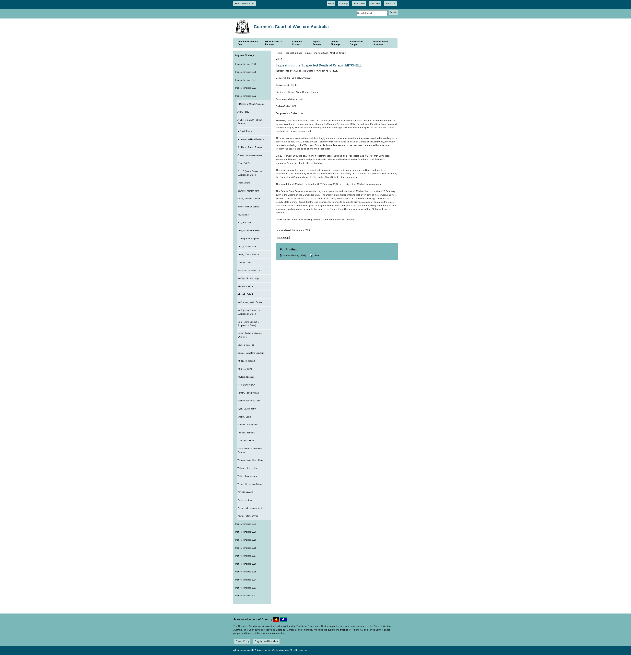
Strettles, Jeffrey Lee (247, 424)
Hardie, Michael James (248, 206)
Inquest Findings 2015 (245, 571)
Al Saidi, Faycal (245, 131)
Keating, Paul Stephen (248, 238)
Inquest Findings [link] (335, 43)
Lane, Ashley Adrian (246, 246)
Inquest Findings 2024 (245, 80)
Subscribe (375, 3)
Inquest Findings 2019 (245, 540)
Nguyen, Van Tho (245, 345)
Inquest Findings (245, 55)
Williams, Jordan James (248, 468)
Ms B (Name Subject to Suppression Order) (248, 312)
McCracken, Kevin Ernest (249, 302)
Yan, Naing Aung (245, 492)
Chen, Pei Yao (244, 163)
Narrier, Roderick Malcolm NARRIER (249, 335)
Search (393, 12)
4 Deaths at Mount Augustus (251, 104)
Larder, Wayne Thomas (248, 254)
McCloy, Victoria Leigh (248, 278)
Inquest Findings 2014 (245, 580)
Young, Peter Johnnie (247, 516)
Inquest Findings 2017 (245, 556)
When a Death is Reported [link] (273, 43)
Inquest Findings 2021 (245, 524)
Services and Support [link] (356, 43)
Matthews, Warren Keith (248, 270)
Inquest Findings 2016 (245, 564)
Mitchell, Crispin (245, 294)
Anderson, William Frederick (250, 139)
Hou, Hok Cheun (245, 222)
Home (331, 3)
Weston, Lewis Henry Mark (250, 460)
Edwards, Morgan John (248, 191)
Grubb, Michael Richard (248, 198)
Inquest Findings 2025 (245, 72)
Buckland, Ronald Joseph (249, 147)
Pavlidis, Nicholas (246, 377)
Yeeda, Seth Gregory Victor (250, 508)
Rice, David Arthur (246, 385)
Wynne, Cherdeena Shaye (249, 484)
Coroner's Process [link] (297, 43)
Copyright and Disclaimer (266, 641)
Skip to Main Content (244, 3)
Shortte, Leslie (244, 417)
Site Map (343, 3)
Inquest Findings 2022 (245, 96)
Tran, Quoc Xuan (245, 440)
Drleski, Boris (243, 183)
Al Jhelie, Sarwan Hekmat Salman (249, 122)
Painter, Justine (244, 369)
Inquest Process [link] (317, 43)
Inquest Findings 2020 (245, 532)
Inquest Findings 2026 (245, 64)
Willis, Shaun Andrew (247, 476)
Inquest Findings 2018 (245, 548)
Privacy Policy (242, 641)
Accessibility (359, 3)
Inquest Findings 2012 (245, 595)
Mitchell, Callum (245, 286)
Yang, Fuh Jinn (244, 500)
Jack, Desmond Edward (248, 230)
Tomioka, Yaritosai (246, 432)
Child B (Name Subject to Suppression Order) (249, 173)
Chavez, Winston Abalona (249, 155)
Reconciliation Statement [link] (380, 43)
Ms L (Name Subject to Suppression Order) (248, 324)
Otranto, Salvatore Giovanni (250, 353)
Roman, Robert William (248, 393)
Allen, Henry (243, 112)
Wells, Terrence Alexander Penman (249, 450)
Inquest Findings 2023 (245, 88)
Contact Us (390, 3)
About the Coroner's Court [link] (248, 43)
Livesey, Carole (244, 262)
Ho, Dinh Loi (243, 215)
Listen (316, 255)
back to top (283, 237)
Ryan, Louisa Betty (246, 409)
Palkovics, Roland (246, 361)
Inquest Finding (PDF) (293, 255)
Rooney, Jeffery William (248, 400)
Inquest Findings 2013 (245, 588)
